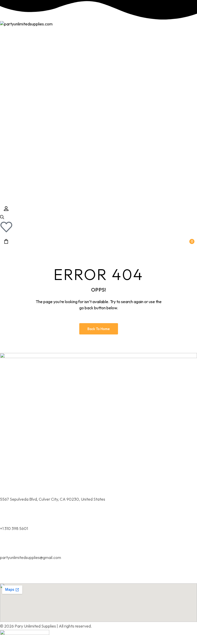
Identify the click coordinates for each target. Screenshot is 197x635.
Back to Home (98, 329)
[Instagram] (6, 575)
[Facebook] (20, 575)
